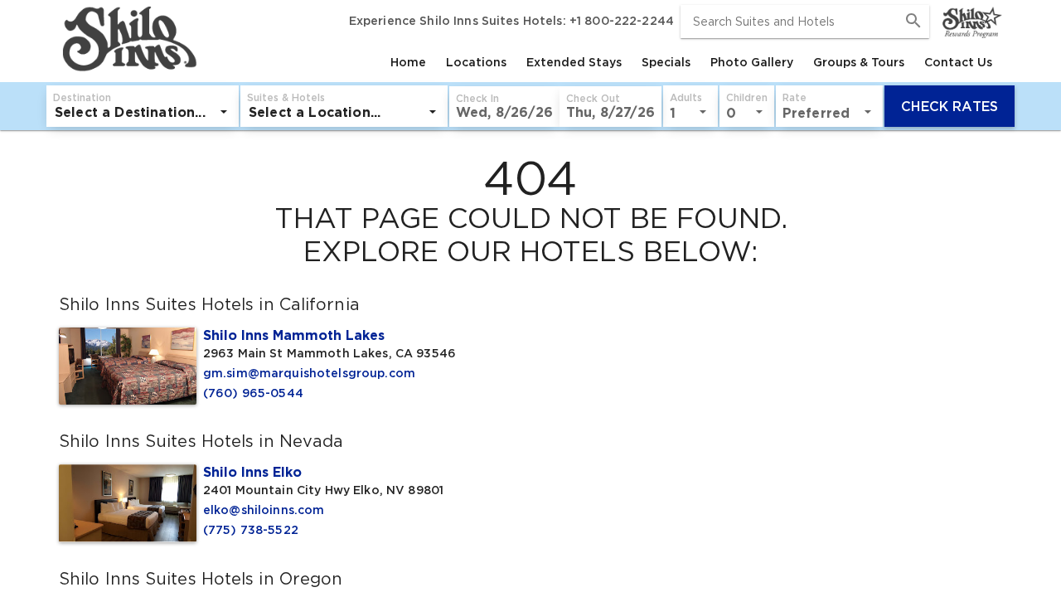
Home (408, 62)
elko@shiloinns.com (264, 510)
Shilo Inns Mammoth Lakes (294, 335)
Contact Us (958, 62)
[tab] (408, 62)
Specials (666, 62)
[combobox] (805, 21)
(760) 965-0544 (253, 393)
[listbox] (142, 112)
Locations (476, 62)
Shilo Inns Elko (252, 471)
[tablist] (601, 62)
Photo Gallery (751, 62)
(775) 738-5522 (250, 529)
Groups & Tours (858, 62)
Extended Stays (574, 62)
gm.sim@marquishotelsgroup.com (309, 373)
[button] (504, 106)
